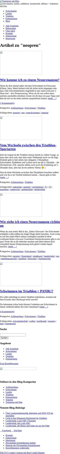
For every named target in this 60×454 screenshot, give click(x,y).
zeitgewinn (15, 189)
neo (23, 113)
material (44, 113)
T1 (46, 187)
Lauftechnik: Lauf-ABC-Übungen (21, 421)
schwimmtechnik (20, 321)
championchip (44, 258)
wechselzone (37, 187)
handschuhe (49, 256)
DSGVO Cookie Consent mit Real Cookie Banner (22, 452)
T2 (50, 187)
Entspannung (11, 359)
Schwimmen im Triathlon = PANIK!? (26, 291)
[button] (21, 443)
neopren (16, 113)
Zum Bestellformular (9, 363)
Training (9, 400)
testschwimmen (33, 113)
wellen (32, 321)
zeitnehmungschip (9, 258)
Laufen (9, 354)
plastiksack (38, 256)
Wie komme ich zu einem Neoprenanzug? (29, 80)
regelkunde (41, 321)
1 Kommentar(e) (7, 103)
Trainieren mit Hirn (14, 402)
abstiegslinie (39, 189)
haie (2, 323)
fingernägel (26, 256)
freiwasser (32, 258)
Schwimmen (30, 108)
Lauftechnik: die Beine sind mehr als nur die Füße (28, 426)
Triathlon (41, 108)
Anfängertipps (17, 108)
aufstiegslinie (27, 189)
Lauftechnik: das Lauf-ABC (18, 423)
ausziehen (4, 189)
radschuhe (17, 187)
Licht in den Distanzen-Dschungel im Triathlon (26, 418)
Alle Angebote (12, 349)
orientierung (10, 323)
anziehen (22, 258)
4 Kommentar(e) (7, 311)
